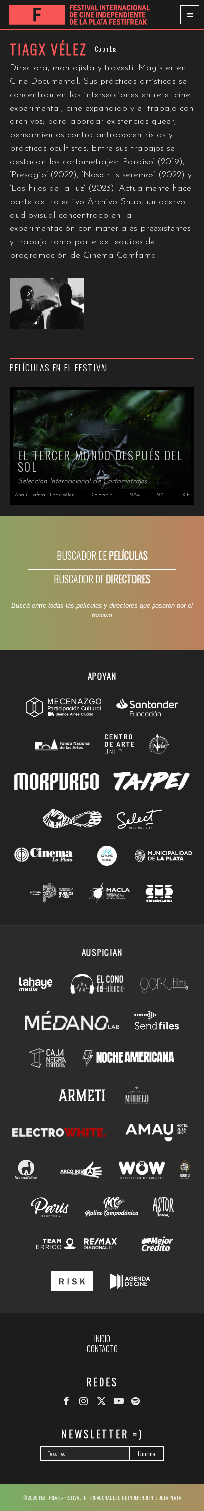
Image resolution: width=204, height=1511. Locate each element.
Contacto (102, 1349)
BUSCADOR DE (102, 555)
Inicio (102, 1338)
